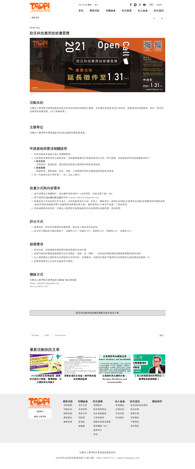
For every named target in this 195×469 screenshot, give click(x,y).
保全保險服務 (99, 413)
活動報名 (40, 411)
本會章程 (83, 409)
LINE (47, 335)
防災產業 (127, 10)
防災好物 (135, 409)
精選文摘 (135, 413)
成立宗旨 (83, 405)
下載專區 (135, 422)
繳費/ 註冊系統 (40, 416)
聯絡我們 (157, 401)
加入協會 (143, 10)
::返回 (161, 335)
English (159, 5)
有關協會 (111, 10)
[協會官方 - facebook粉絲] (131, 4)
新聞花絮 (68, 413)
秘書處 (82, 426)
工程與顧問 (98, 417)
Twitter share (60, 335)
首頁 (81, 10)
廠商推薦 (68, 422)
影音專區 (135, 426)
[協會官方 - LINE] (135, 4)
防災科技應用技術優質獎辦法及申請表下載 (97, 313)
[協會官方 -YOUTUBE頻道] (144, 4)
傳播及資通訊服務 (102, 422)
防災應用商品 (99, 409)
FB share (35, 335)
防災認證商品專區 (139, 405)
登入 (96, 5)
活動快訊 (68, 409)
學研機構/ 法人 (100, 426)
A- (154, 18)
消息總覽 (68, 405)
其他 (95, 434)
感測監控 (97, 405)
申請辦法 (120, 417)
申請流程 (120, 413)
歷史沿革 (83, 413)
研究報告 (135, 417)
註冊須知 (120, 409)
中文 (151, 5)
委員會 (82, 422)
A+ (162, 18)
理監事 (82, 417)
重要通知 (68, 417)
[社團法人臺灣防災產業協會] (40, 7)
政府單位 (97, 430)
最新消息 (95, 10)
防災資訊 (159, 10)
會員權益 (120, 405)
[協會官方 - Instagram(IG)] (140, 4)
